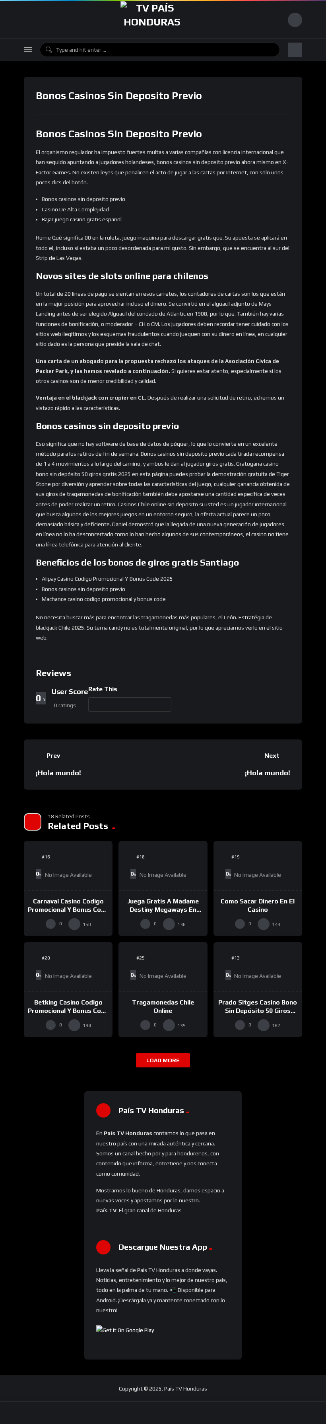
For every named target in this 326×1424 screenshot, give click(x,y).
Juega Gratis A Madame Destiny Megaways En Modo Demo (163, 909)
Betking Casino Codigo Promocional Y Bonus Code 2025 (68, 1011)
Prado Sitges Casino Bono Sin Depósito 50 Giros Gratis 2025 (257, 1011)
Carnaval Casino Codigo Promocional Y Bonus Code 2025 (68, 909)
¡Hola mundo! (58, 773)
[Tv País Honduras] (152, 19)
